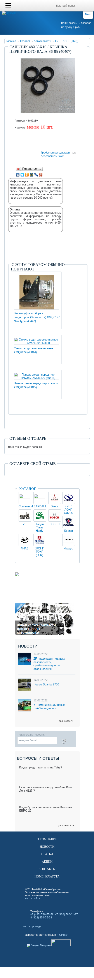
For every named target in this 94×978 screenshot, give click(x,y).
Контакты (47, 869)
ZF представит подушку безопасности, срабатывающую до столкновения (49, 664)
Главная (11, 41)
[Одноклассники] (27, 175)
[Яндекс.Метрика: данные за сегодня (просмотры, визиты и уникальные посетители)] (39, 945)
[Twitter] (22, 175)
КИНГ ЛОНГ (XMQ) (66, 41)
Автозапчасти (42, 41)
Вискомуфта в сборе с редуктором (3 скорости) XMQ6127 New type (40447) (37, 317)
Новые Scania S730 (46, 684)
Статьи (47, 854)
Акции (47, 861)
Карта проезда (32, 926)
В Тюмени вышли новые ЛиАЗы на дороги (49, 706)
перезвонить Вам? (52, 156)
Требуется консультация (56, 152)
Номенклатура (47, 876)
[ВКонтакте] (18, 175)
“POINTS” (62, 934)
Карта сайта (32, 898)
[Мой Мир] (31, 175)
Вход (88, 14)
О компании (47, 839)
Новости (47, 846)
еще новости (66, 721)
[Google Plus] (40, 175)
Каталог (25, 41)
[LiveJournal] (36, 175)
